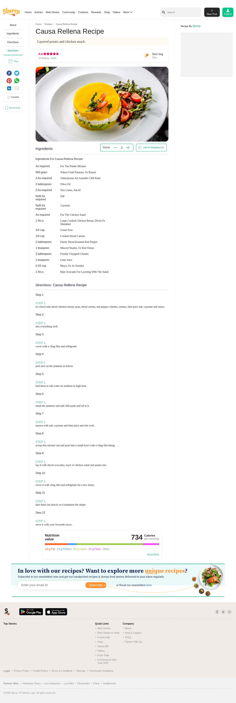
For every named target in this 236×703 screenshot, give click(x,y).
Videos (116, 12)
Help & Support (133, 632)
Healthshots (109, 683)
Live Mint (69, 683)
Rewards (96, 12)
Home (28, 12)
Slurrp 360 (102, 646)
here (148, 585)
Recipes (49, 24)
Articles (38, 12)
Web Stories (52, 12)
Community (68, 12)
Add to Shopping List (153, 147)
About (128, 628)
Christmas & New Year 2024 (107, 661)
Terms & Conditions (62, 670)
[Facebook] (217, 611)
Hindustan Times (31, 683)
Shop (107, 12)
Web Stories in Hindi (108, 632)
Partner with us (133, 641)
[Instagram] (229, 611)
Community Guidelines (101, 670)
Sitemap (80, 670)
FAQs (128, 637)
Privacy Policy (21, 670)
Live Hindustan (52, 683)
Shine (96, 683)
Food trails (103, 655)
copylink (15, 97)
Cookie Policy (40, 670)
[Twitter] (223, 611)
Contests (83, 12)
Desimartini (83, 683)
